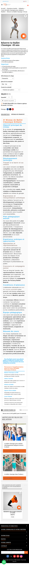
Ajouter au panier (8, 100)
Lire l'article (8, 451)
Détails (13, 516)
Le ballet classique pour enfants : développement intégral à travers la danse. (13, 445)
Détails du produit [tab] (17, 114)
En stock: (3, 105)
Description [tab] (5, 114)
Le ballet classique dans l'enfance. (14, 474)
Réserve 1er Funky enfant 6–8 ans (13, 512)
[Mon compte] (25, 5)
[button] (2, 5)
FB (4, 4)
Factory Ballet (9, 4)
